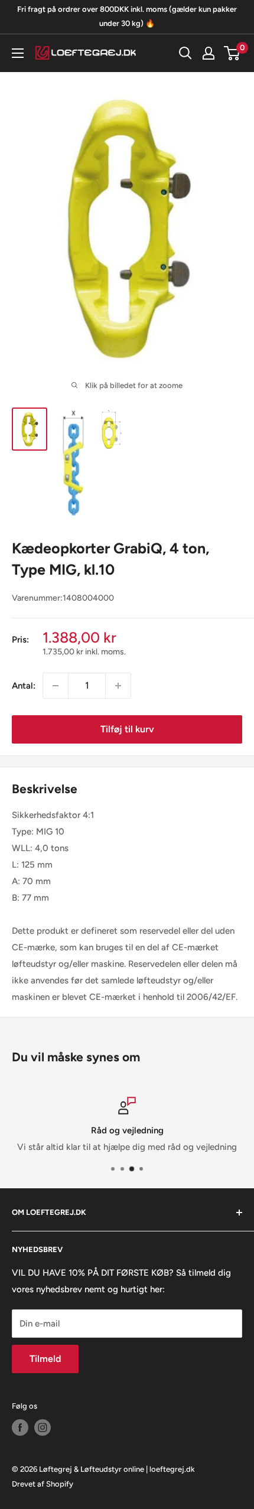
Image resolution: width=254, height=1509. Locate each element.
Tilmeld (45, 1358)
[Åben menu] (18, 53)
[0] (232, 53)
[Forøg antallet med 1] (118, 685)
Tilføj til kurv (127, 729)
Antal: (23, 685)
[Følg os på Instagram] (42, 1427)
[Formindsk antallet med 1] (55, 685)
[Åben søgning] (185, 53)
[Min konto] (208, 53)
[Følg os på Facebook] (20, 1427)
